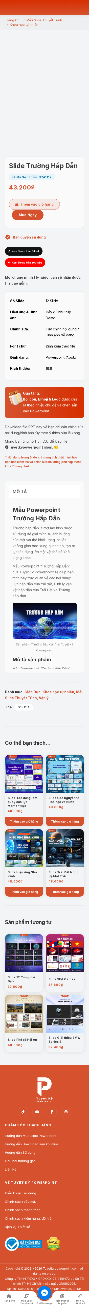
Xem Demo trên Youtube (27, 262)
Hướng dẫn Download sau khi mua (31, 1144)
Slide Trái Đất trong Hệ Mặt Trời (63, 874)
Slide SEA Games (61, 979)
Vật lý (43, 698)
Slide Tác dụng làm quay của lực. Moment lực (22, 802)
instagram (66, 1112)
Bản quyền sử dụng (29, 237)
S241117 (23, 707)
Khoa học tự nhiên (58, 692)
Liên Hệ (11, 1169)
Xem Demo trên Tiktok (26, 251)
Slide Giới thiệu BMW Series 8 (64, 1039)
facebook (51, 1112)
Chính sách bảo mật (20, 1201)
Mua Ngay (28, 215)
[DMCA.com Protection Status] (53, 1250)
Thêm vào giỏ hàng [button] (24, 821)
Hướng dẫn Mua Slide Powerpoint (30, 1136)
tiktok (23, 1112)
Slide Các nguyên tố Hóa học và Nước (63, 800)
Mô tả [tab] (20, 491)
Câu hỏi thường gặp (20, 1161)
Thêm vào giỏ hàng (37, 204)
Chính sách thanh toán (23, 1210)
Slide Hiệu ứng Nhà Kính (22, 874)
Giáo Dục (32, 692)
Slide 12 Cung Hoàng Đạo (24, 979)
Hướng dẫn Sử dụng (20, 1152)
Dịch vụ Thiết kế (17, 1227)
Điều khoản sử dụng (20, 1193)
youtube (37, 1112)
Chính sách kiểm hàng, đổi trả (28, 1218)
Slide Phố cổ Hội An (22, 1040)
